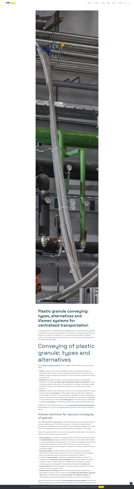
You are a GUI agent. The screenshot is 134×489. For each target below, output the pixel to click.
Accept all (101, 486)
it (125, 2)
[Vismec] (10, 3)
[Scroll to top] (131, 483)
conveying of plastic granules (50, 365)
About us (90, 3)
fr (128, 2)
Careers (114, 3)
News (108, 3)
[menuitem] (90, 3)
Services (103, 3)
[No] (132, 487)
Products (96, 3)
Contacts (120, 3)
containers (56, 393)
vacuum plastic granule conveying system (81, 405)
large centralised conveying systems (74, 480)
